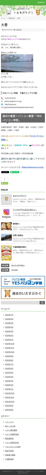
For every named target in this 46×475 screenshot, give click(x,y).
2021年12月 (9, 393)
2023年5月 (9, 323)
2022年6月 (9, 368)
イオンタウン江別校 (13, 447)
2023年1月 (9, 340)
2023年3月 (9, 331)
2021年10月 (9, 402)
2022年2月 (9, 385)
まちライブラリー (20, 196)
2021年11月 (9, 397)
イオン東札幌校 (11, 430)
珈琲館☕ (16, 224)
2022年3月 (9, 381)
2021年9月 (9, 406)
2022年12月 (9, 344)
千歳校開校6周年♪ (20, 247)
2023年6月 (9, 319)
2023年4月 (9, 327)
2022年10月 (9, 352)
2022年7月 (9, 364)
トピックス (9, 422)
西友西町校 (9, 438)
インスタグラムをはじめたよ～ (25, 210)
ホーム (3, 18)
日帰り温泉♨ (18, 235)
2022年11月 (9, 348)
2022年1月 (9, 389)
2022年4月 (9, 377)
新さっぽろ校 (10, 426)
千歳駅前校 (11, 18)
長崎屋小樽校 (10, 455)
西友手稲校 (9, 451)
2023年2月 (9, 335)
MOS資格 (14, 270)
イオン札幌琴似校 (12, 434)
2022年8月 (9, 360)
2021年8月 (9, 410)
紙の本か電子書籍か (18, 265)
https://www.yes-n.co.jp (32, 167)
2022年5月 (9, 373)
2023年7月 (9, 315)
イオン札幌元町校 (12, 443)
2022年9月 (9, 356)
